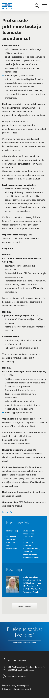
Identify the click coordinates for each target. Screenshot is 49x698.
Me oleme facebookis (17, 660)
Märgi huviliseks (24, 606)
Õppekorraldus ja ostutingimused (16, 685)
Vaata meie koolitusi (17, 676)
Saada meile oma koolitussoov (24, 642)
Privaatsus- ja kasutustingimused (16, 689)
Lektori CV (7, 512)
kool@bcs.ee (28, 670)
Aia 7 (24, 667)
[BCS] (7, 9)
